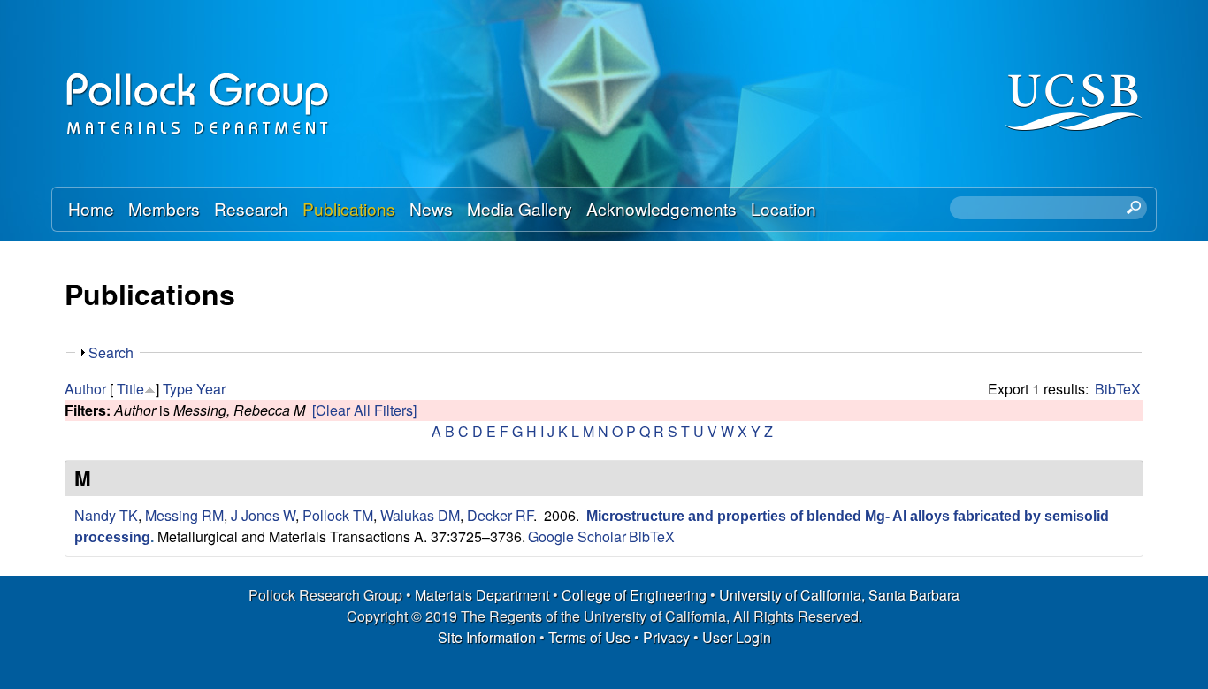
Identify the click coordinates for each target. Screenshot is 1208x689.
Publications (348, 208)
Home (91, 208)
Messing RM (184, 515)
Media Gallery (519, 208)
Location (783, 208)
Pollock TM (337, 515)
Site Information (487, 637)
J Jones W (263, 515)
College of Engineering (634, 595)
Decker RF (500, 515)
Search (111, 352)
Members (164, 208)
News (431, 208)
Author (85, 389)
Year (211, 389)
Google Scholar (577, 536)
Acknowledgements (661, 208)
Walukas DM (420, 515)
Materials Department (482, 595)
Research (251, 208)
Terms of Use (589, 637)
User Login (736, 637)
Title (130, 389)
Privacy (666, 637)
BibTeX (1118, 389)
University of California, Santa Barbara (839, 595)
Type (178, 389)
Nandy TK (106, 515)
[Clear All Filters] (364, 410)
